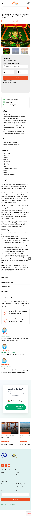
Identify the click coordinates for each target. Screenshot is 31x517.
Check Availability (15, 78)
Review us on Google (17, 401)
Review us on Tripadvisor (19, 407)
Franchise (3, 483)
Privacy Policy (19, 474)
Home (2, 472)
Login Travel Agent (20, 486)
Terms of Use (19, 477)
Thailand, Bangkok (6, 21)
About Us (3, 474)
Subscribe (15, 499)
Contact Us (18, 472)
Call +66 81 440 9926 (14, 313)
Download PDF (21, 21)
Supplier (3, 486)
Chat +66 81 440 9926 (15, 321)
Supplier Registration (21, 483)
